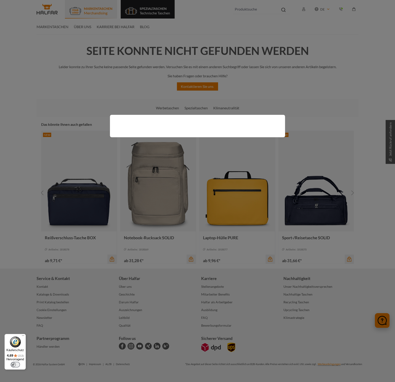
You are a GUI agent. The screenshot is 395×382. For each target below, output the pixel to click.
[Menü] (23, 336)
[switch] (15, 364)
